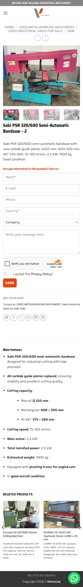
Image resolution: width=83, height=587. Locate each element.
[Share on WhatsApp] (6, 317)
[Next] (73, 76)
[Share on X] (21, 317)
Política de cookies (42, 575)
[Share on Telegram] (43, 317)
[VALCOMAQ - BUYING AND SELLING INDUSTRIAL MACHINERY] (41, 13)
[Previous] (9, 76)
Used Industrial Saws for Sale (35, 30)
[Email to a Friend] (28, 317)
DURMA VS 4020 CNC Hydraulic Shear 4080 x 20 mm (61, 536)
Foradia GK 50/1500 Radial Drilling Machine (20, 534)
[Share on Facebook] (14, 317)
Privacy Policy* (42, 274)
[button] (5, 13)
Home (9, 27)
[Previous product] (45, 38)
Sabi (71, 30)
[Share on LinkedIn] (35, 317)
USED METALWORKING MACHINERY (46, 27)
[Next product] (37, 38)
